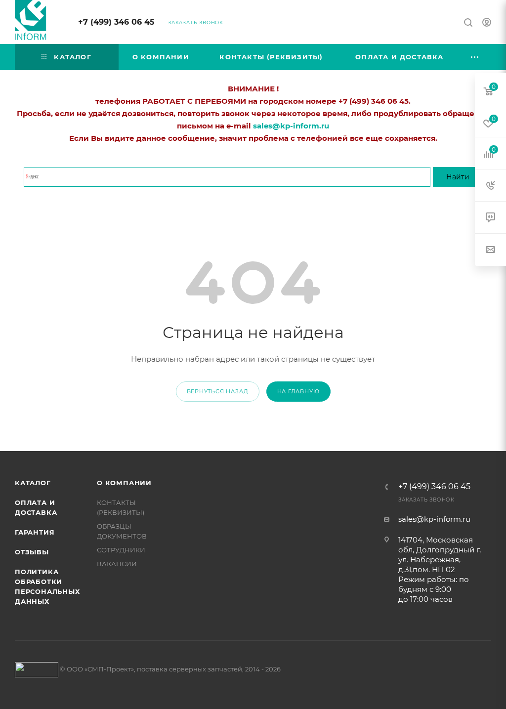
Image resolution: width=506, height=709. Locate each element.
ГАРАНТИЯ (34, 532)
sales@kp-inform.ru (434, 519)
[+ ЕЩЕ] (475, 57)
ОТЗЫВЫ (32, 552)
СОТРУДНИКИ (121, 550)
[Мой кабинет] (486, 23)
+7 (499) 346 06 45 (116, 22)
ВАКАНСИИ (117, 564)
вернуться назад (218, 391)
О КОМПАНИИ (124, 483)
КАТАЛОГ (33, 483)
